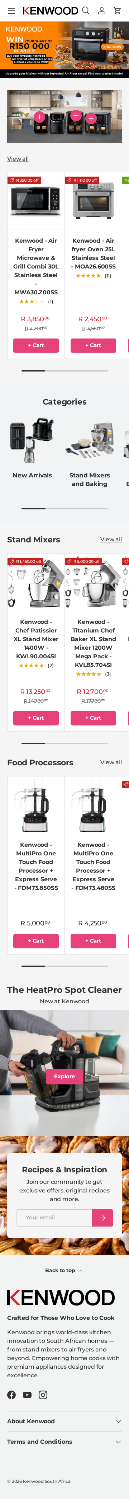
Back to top (60, 1270)
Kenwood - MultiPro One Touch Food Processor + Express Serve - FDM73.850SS (36, 866)
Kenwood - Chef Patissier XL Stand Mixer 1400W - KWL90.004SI (36, 639)
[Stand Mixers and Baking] (89, 440)
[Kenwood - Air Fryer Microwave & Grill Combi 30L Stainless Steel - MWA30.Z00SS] (36, 200)
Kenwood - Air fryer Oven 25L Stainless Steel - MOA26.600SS (93, 253)
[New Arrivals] (32, 440)
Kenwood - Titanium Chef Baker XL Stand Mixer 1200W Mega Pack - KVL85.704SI (93, 643)
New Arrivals (32, 475)
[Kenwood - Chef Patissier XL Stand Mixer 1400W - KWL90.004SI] (36, 582)
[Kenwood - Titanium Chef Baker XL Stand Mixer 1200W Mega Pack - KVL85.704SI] (93, 582)
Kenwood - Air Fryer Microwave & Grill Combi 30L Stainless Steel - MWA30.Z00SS (36, 266)
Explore (64, 1076)
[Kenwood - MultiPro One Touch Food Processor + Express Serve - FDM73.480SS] (93, 804)
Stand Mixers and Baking (90, 479)
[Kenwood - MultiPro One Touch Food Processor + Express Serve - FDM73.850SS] (36, 804)
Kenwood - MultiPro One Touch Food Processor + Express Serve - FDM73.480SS (93, 866)
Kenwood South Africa (47, 1481)
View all (18, 158)
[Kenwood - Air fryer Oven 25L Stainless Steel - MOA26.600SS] (93, 200)
